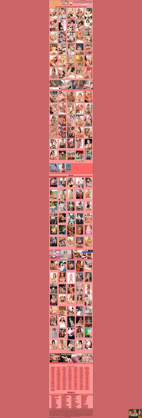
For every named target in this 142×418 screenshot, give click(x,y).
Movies (85, 6)
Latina (64, 378)
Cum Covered (87, 372)
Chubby (75, 371)
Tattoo (64, 387)
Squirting (75, 386)
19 (63, 176)
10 (55, 176)
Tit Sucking (81, 387)
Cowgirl (75, 372)
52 (49, 177)
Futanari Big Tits (64, 403)
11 (56, 176)
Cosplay (64, 372)
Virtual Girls (79, 6)
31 (74, 176)
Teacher (70, 387)
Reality (70, 384)
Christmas (70, 371)
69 (64, 177)
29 (72, 176)
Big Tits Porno (64, 396)
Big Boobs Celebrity (55, 398)
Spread (70, 386)
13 (58, 176)
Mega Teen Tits (84, 398)
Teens (53, 388)
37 (79, 176)
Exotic (53, 374)
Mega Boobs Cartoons (75, 403)
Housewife (75, 377)
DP (75, 373)
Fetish (76, 374)
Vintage (58, 389)
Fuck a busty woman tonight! (67, 6)
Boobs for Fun (84, 397)
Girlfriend (81, 375)
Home (56, 6)
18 (62, 176)
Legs (75, 378)
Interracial (81, 377)
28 (71, 176)
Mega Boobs (74, 396)
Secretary (52, 385)
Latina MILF (70, 378)
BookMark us (71, 392)
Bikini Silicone (64, 369)
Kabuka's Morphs (54, 405)
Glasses (87, 375)
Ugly (87, 388)
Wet (70, 389)
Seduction (58, 385)
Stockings (87, 386)
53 (50, 177)
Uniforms (52, 389)
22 (66, 176)
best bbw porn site (85, 405)
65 (61, 177)
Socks (59, 386)
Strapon (58, 387)
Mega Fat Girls (54, 403)
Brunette (70, 370)
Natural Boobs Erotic (65, 406)
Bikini (58, 369)
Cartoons (52, 371)
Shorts (76, 385)
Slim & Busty (53, 386)
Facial (64, 374)
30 (73, 176)
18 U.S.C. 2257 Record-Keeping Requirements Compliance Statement (61, 417)
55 (52, 177)
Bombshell (87, 369)
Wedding (64, 389)
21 (65, 176)
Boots (58, 370)
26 (69, 176)
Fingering (81, 374)
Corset (59, 372)
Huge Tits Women (84, 407)
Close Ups (81, 371)
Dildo (64, 373)
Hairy (70, 376)
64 (60, 177)
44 (85, 176)
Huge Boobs (64, 405)
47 (88, 176)
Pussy (59, 384)
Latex (58, 378)
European (87, 373)
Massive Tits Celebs (85, 406)
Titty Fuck (64, 388)
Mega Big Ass (74, 397)
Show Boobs (64, 398)
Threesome (58, 388)
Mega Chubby (54, 401)
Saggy (81, 384)
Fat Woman (54, 407)
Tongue (70, 388)
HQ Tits (53, 397)
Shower (81, 385)
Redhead (75, 384)
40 (82, 176)
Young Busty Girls (74, 405)
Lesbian (81, 378)
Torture (75, 388)
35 (77, 176)
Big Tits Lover (74, 402)
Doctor (70, 373)
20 (64, 176)
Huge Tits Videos (54, 406)
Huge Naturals (64, 377)
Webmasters (50, 417)
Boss (64, 370)
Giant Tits (73, 401)
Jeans (53, 378)
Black (70, 369)
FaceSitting (58, 374)
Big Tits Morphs (74, 407)
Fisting (87, 374)
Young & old (53, 390)
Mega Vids (83, 401)
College (53, 372)
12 (57, 176)
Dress (81, 373)
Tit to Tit (87, 387)
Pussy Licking (64, 384)
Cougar (70, 372)
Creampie (81, 372)
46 (87, 176)
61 (57, 177)
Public (53, 384)
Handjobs (75, 376)
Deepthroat (58, 373)
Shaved (70, 385)
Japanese (87, 377)
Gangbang (70, 375)
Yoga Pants (87, 389)
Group (64, 376)
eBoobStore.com (60, 6)
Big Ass (53, 369)
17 (61, 176)
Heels (87, 376)
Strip (53, 387)
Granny (58, 376)
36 (78, 176)
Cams (87, 370)
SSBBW (81, 386)
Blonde (76, 369)
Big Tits (83, 403)
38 (80, 176)
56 (53, 177)
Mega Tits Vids (84, 402)
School (87, 384)
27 (70, 176)
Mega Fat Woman (84, 396)
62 (58, 177)
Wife (75, 389)
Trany (81, 388)
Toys (82, 6)
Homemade (58, 377)
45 (86, 176)
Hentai (53, 377)
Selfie (64, 385)
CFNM (64, 371)
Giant (75, 375)
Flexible (53, 375)
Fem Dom (69, 374)
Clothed (87, 371)
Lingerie (87, 378)
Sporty (64, 386)
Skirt (87, 385)
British (81, 370)
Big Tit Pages (71, 175)
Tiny (75, 387)
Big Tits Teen (74, 406)
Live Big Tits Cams (74, 6)
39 (81, 176)
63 (59, 177)
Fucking (58, 375)
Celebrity (58, 371)
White (81, 389)
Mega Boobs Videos (65, 407)
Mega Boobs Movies (65, 397)
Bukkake (75, 370)
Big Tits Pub (64, 401)
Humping (69, 377)
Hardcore (81, 376)
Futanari (64, 375)
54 (51, 177)
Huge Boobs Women (65, 402)
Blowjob (81, 369)
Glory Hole (53, 376)
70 (65, 177)
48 (89, 176)
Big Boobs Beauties (55, 396)
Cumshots (52, 373)
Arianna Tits (54, 402)
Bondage (52, 370)
